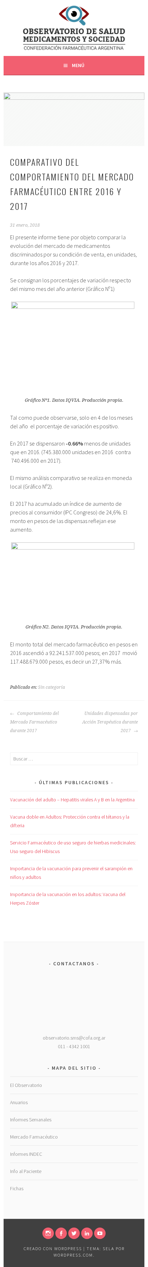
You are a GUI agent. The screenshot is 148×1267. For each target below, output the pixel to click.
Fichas (16, 1188)
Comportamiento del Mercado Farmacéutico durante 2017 (34, 722)
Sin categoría (51, 687)
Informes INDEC (26, 1154)
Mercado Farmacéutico (34, 1137)
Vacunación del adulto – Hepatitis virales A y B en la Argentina (72, 799)
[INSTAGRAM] (48, 1233)
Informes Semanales (30, 1119)
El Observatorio (26, 1085)
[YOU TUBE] (100, 1233)
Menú (78, 65)
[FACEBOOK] (61, 1233)
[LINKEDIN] (87, 1233)
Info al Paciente (25, 1171)
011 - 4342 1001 (74, 1046)
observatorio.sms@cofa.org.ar (74, 1038)
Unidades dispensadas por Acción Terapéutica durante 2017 (110, 722)
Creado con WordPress (53, 1248)
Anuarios (19, 1102)
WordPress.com (73, 1255)
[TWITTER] (74, 1233)
